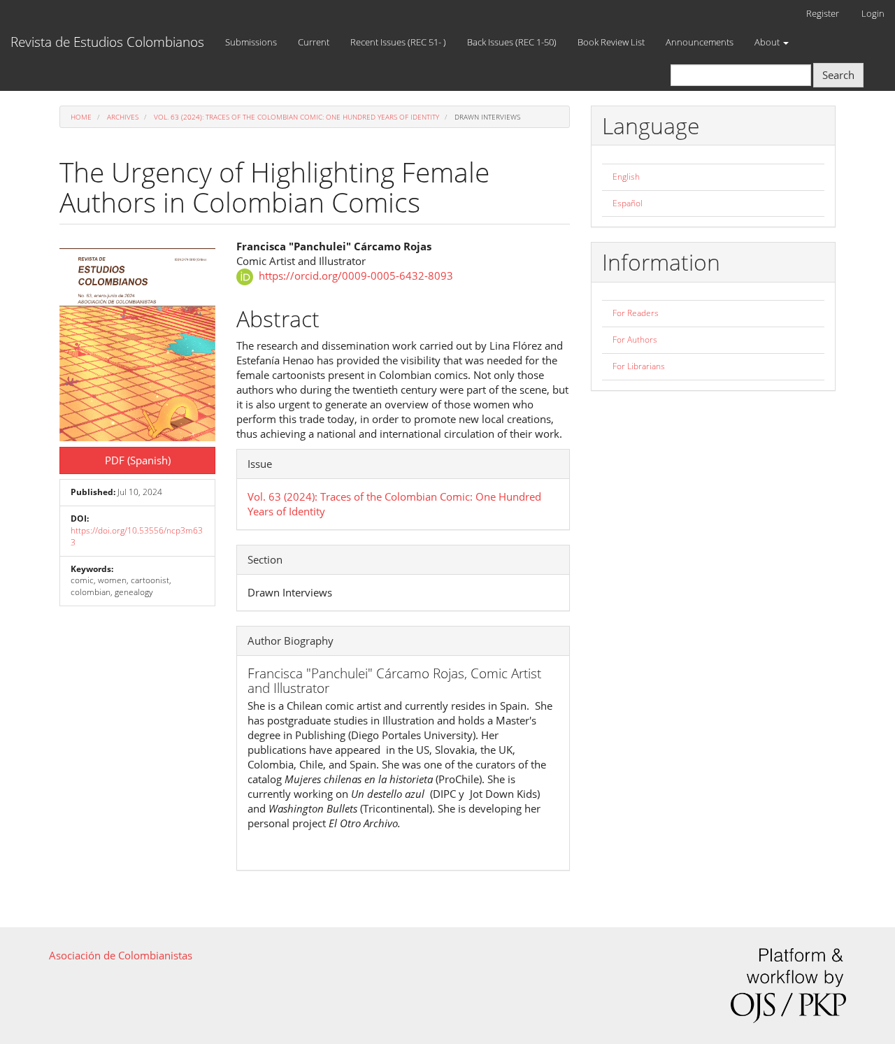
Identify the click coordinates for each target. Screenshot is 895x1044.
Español (628, 203)
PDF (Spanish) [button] (138, 460)
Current (313, 42)
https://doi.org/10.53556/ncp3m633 (137, 536)
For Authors (635, 339)
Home (81, 117)
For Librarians (639, 366)
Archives (122, 117)
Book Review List (611, 42)
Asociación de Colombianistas (120, 955)
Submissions (251, 42)
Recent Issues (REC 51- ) (398, 42)
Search (838, 75)
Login (873, 13)
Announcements (699, 42)
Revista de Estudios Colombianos (107, 42)
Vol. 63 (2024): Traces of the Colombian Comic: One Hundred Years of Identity (296, 117)
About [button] (768, 42)
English (626, 177)
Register (822, 13)
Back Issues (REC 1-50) (512, 42)
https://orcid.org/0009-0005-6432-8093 (356, 276)
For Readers (636, 313)
